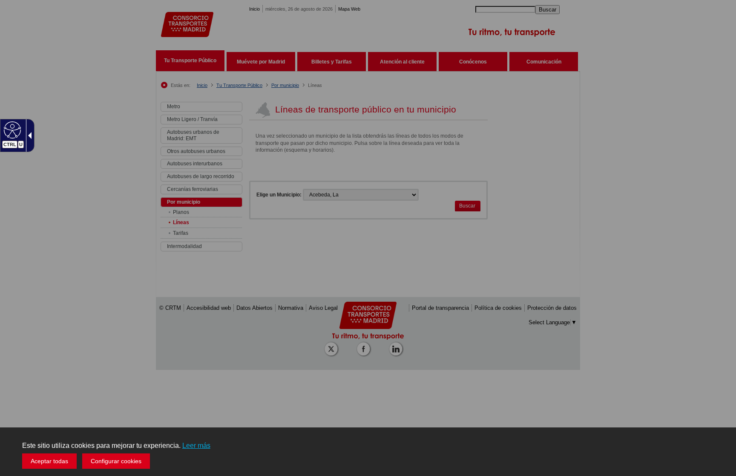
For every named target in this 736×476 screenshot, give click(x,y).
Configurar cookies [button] (116, 461)
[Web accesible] (11, 129)
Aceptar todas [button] (49, 461)
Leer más (196, 445)
